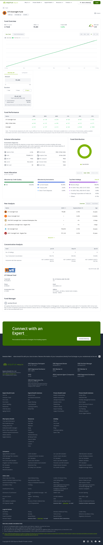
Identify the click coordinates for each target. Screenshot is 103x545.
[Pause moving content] (99, 356)
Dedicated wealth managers (10, 428)
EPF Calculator (32, 458)
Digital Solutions (7, 437)
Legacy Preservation (58, 411)
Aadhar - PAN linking (33, 496)
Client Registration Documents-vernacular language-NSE (61, 485)
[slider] (7, 83)
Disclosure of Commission (9, 492)
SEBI (54, 498)
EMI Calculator (6, 458)
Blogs (29, 428)
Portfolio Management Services (87, 400)
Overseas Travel (7, 397)
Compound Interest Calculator (36, 456)
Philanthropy (56, 404)
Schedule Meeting (84, 338)
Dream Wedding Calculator (86, 456)
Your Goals (56, 423)
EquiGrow (30, 421)
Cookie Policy (82, 511)
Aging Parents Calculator (9, 454)
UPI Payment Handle (8, 503)
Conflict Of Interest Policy (60, 478)
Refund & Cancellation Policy (86, 514)
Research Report (7, 518)
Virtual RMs (31, 409)
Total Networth (32, 404)
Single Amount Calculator (85, 465)
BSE (4, 498)
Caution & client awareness (87, 503)
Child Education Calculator (85, 454)
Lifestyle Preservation (59, 400)
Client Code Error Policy (9, 478)
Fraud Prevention (7, 516)
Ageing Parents (6, 411)
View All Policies (57, 516)
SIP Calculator (6, 467)
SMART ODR (56, 492)
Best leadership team (8, 423)
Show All (50, 237)
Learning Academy (33, 406)
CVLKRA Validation (58, 496)
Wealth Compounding (59, 395)
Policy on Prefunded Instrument (36, 482)
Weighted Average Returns (86, 467)
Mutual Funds (31, 395)
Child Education (7, 409)
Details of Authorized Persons (86, 501)
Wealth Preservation (58, 397)
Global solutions (7, 434)
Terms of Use (57, 514)
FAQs (29, 446)
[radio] (8, 90)
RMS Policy (56, 482)
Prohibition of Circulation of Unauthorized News (60, 489)
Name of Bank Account (85, 480)
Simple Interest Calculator (60, 465)
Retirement (5, 406)
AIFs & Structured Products (86, 404)
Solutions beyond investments (10, 432)
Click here (65, 503)
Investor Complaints (84, 488)
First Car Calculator (84, 458)
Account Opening (83, 492)
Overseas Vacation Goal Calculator (37, 463)
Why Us (55, 421)
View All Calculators (8, 469)
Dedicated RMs (83, 397)
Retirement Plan (32, 465)
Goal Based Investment (34, 397)
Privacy (30, 511)
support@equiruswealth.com (9, 374)
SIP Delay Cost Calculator (34, 467)
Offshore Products (83, 411)
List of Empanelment (33, 503)
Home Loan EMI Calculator (60, 460)
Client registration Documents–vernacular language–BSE (87, 485)
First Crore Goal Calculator (9, 460)
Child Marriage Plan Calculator (10, 456)
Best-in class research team (10, 430)
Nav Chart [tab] (8, 34)
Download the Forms (8, 488)
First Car (5, 395)
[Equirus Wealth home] (11, 2)
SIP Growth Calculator (59, 467)
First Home (5, 402)
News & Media (32, 439)
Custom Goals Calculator (59, 456)
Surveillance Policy (7, 485)
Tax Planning (82, 409)
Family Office (82, 395)
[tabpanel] (51, 53)
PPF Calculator (83, 463)
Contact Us (31, 441)
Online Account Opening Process (61, 501)
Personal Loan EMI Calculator (61, 463)
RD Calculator (6, 465)
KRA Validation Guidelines (9, 501)
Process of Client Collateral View (36, 501)
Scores (30, 488)
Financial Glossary (32, 434)
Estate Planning (32, 402)
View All (97, 179)
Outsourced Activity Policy (9, 482)
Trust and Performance (9, 421)
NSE (29, 498)
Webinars (30, 425)
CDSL (80, 498)
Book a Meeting (86, 2)
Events (29, 430)
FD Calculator (57, 458)
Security (30, 514)
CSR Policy (5, 514)
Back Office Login (83, 496)
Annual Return (31, 516)
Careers (30, 444)
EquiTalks (30, 423)
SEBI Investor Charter (84, 482)
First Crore (5, 400)
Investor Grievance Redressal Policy (12, 480)
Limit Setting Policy (58, 480)
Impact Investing (57, 409)
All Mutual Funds (32, 437)
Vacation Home (57, 402)
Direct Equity (82, 402)
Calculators (31, 432)
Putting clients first (7, 425)
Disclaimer (5, 511)
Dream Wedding (7, 404)
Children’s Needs (57, 406)
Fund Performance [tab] (19, 34)
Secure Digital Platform (85, 413)
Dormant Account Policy (85, 478)
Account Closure (7, 496)
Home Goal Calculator (34, 460)
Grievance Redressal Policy (60, 511)
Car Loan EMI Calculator (59, 454)
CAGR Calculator (32, 454)
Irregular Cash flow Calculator (10, 463)
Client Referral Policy (33, 478)
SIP (29, 400)
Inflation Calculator (84, 460)
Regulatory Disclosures (85, 516)
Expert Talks (56, 432)
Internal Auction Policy (34, 480)
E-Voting (30, 485)
